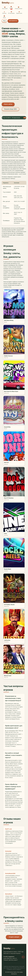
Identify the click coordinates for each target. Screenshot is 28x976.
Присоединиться (13, 20)
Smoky (8, 2)
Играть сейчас (8, 104)
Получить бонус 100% (10, 109)
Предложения (19, 13)
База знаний (4, 8)
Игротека (4, 13)
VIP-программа (11, 13)
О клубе (11, 8)
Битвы (4, 17)
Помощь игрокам (18, 8)
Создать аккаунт (14, 937)
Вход (4, 20)
